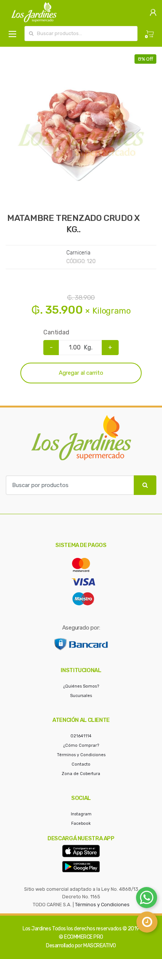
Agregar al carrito (81, 372)
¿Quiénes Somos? (81, 686)
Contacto (81, 764)
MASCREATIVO (99, 945)
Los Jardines (37, 928)
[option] (81, 129)
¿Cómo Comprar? (81, 745)
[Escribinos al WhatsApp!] (146, 899)
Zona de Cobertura (81, 773)
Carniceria (78, 253)
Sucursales (81, 695)
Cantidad (56, 332)
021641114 (81, 736)
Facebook (81, 823)
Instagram (81, 814)
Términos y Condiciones (81, 754)
